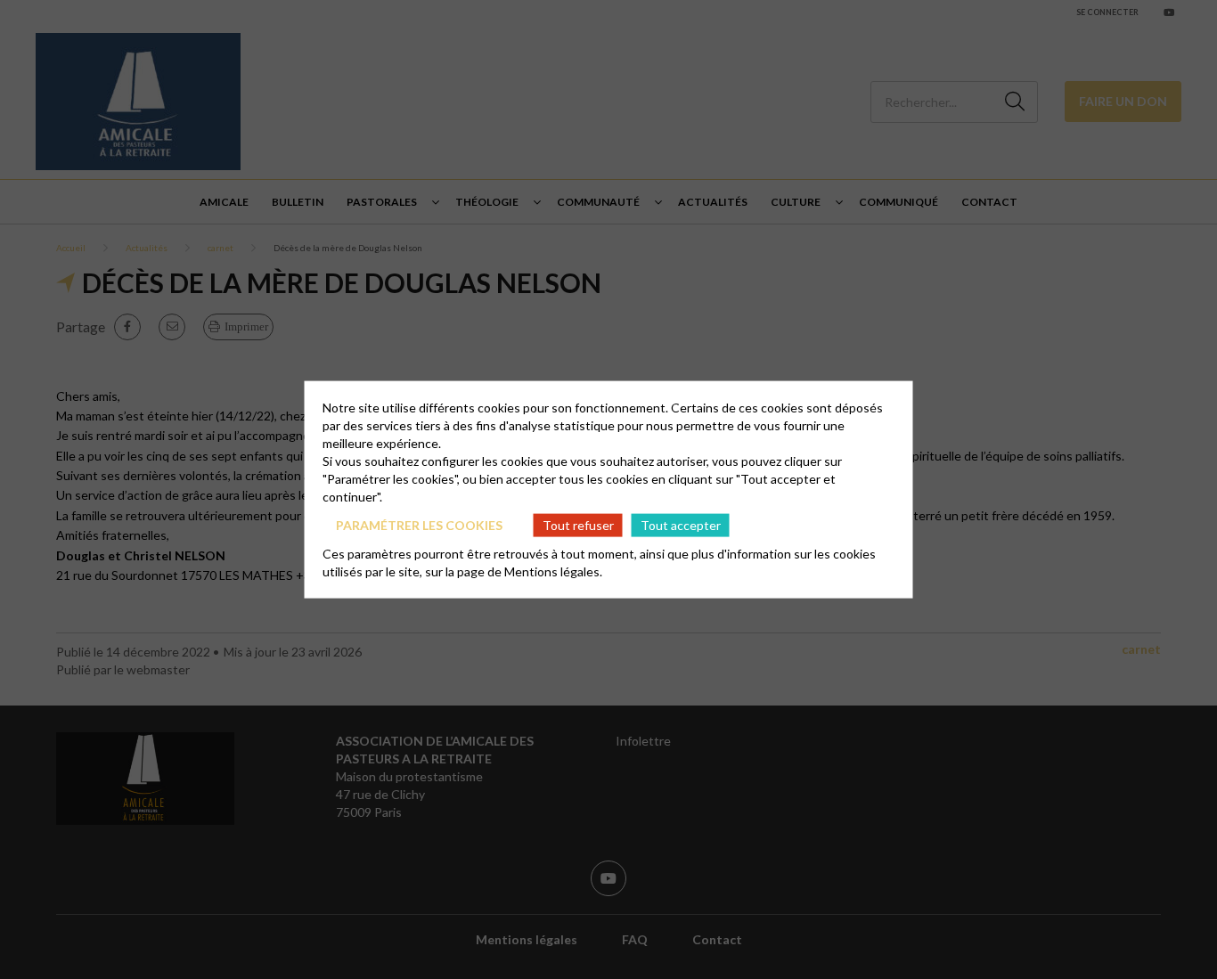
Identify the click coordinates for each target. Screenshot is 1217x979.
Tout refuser (578, 524)
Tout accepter (681, 524)
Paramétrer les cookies (419, 524)
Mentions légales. (553, 571)
